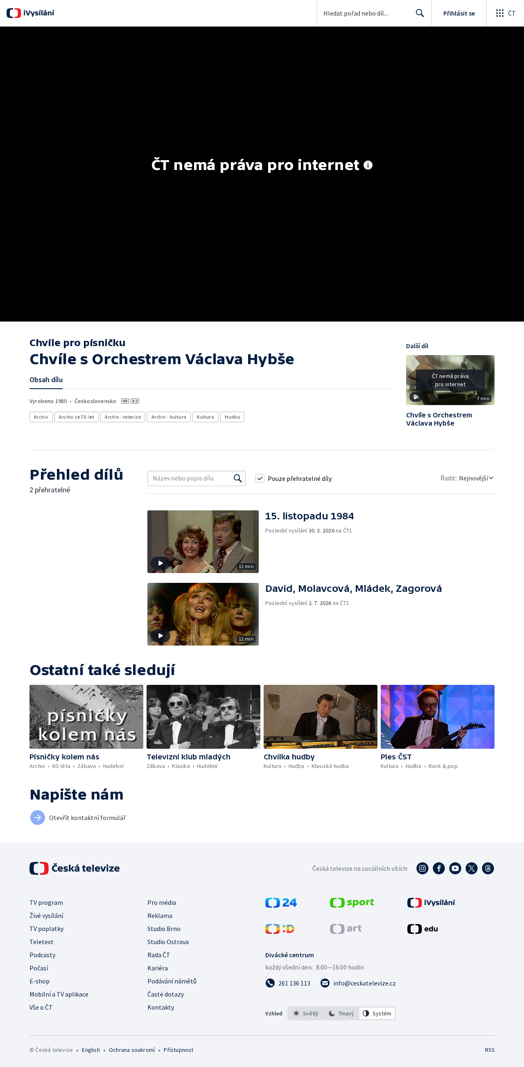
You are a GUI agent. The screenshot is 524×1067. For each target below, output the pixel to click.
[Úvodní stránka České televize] (75, 868)
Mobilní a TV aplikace (58, 994)
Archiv (41, 417)
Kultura (205, 417)
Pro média (161, 902)
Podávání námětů (171, 981)
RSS (490, 1049)
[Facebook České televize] (438, 868)
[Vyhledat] (238, 478)
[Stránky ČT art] (345, 931)
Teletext (41, 942)
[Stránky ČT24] (281, 905)
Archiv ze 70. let (76, 417)
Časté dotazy (165, 994)
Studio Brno (164, 928)
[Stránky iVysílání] (431, 905)
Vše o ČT (41, 1007)
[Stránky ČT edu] (422, 931)
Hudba (232, 417)
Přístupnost (178, 1049)
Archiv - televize (123, 417)
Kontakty (160, 1007)
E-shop (39, 981)
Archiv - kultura (168, 417)
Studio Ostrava (168, 942)
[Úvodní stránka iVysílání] (38, 13)
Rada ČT (158, 955)
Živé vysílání (46, 915)
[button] (450, 383)
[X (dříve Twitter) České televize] (471, 868)
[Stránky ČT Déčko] (279, 931)
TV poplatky (46, 928)
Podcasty (42, 955)
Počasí (38, 968)
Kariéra (157, 968)
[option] (306, 1013)
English (90, 1049)
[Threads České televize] (488, 868)
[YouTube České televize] (455, 868)
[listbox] (341, 1013)
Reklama (159, 915)
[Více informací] (368, 166)
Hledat (420, 13)
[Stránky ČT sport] (352, 905)
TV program (46, 902)
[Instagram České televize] (422, 868)
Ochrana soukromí (132, 1049)
